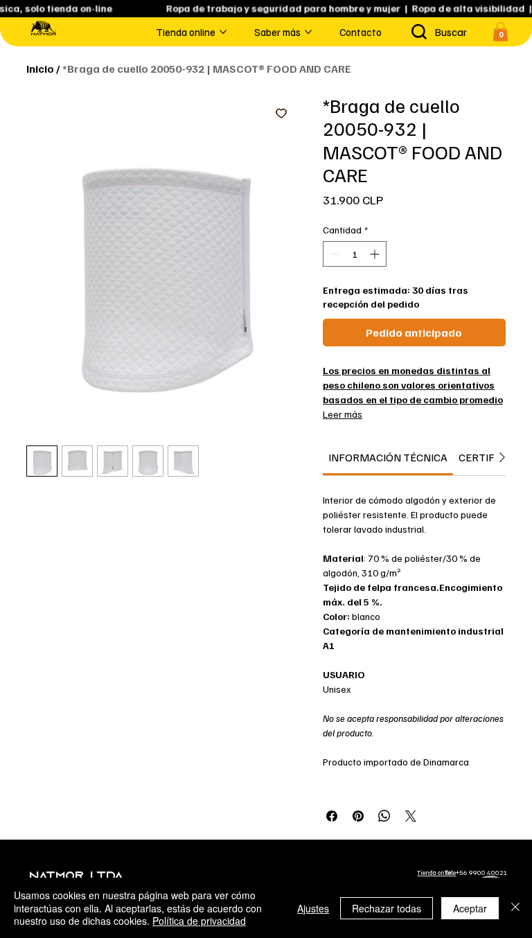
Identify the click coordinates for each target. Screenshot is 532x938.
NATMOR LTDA (76, 877)
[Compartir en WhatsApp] (384, 816)
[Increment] (375, 254)
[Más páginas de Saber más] (308, 31)
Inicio (40, 69)
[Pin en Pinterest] (358, 816)
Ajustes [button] (313, 908)
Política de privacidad (199, 921)
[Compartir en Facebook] (331, 816)
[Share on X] (410, 816)
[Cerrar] (515, 908)
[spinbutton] (354, 254)
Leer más (342, 414)
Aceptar (470, 908)
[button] (500, 31)
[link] (387, 457)
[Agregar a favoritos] (281, 113)
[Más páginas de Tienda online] (223, 31)
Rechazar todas (386, 908)
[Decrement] (333, 254)
